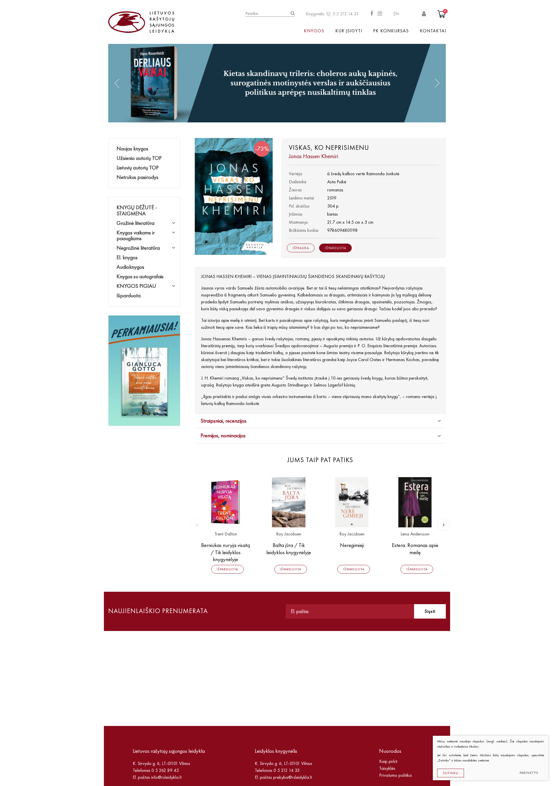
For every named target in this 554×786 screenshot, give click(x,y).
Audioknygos (130, 267)
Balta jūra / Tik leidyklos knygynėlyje (288, 549)
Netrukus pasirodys (137, 177)
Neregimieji (352, 545)
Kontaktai (433, 30)
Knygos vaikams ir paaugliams (136, 235)
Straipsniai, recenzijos (223, 420)
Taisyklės (387, 768)
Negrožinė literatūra (138, 247)
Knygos (314, 30)
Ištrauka (301, 248)
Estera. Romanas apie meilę (415, 549)
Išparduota (129, 295)
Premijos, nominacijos (223, 435)
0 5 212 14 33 (346, 13)
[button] (117, 83)
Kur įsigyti (348, 30)
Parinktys (529, 773)
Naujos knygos (132, 148)
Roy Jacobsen (288, 534)
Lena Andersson (414, 534)
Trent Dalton (225, 534)
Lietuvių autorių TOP (138, 167)
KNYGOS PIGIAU (136, 286)
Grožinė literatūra (135, 223)
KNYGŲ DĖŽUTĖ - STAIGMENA (137, 210)
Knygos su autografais (140, 276)
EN (396, 13)
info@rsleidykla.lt (166, 777)
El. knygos (127, 257)
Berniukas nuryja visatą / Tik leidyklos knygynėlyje (225, 552)
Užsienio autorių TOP (139, 158)
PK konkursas (391, 30)
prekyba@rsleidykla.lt (292, 777)
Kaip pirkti (388, 761)
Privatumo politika (395, 775)
